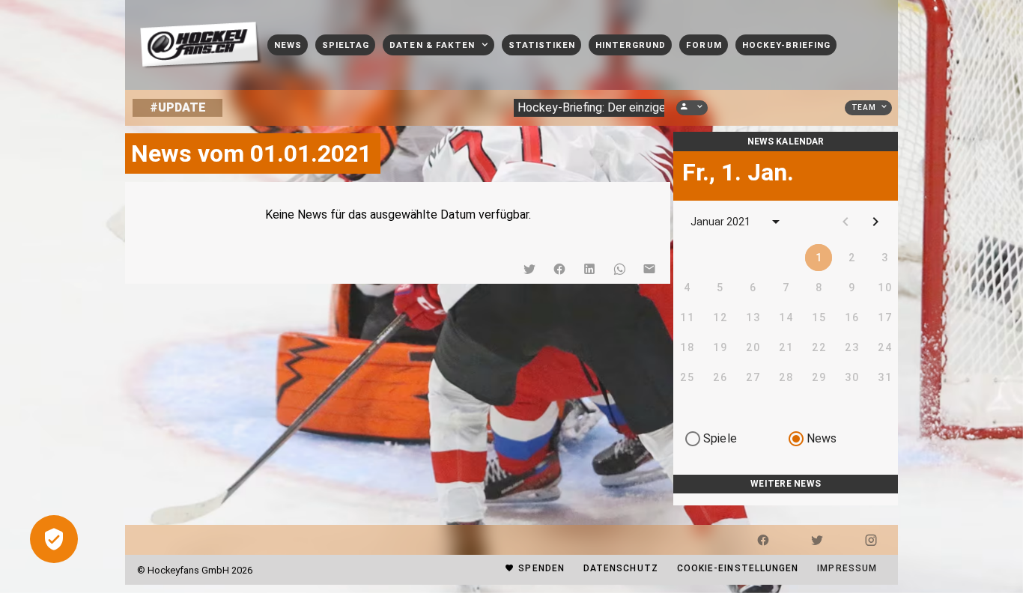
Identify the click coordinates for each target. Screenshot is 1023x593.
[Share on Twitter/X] (529, 269)
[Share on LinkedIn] (589, 269)
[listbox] (785, 499)
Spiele (720, 438)
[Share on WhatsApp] (619, 269)
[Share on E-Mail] (649, 269)
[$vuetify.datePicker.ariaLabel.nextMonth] (875, 221)
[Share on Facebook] (559, 269)
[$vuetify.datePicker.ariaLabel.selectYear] (775, 221)
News (822, 438)
